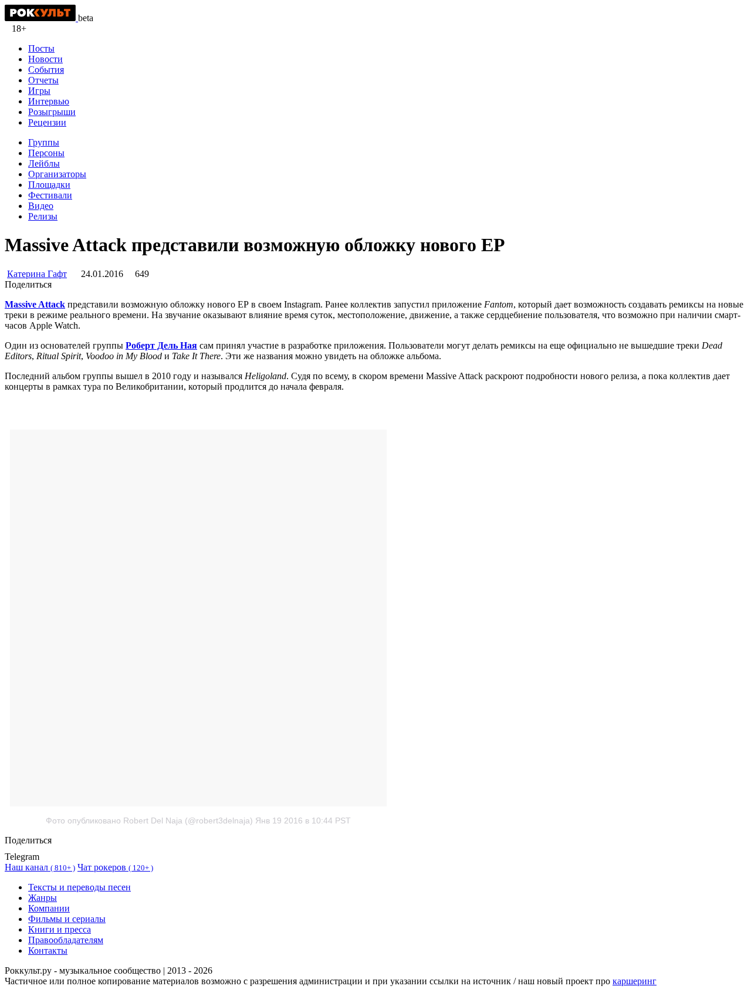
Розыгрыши (52, 112)
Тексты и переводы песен (79, 887)
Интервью (48, 101)
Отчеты (43, 80)
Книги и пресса (59, 929)
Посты (41, 48)
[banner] (41, 18)
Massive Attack (35, 304)
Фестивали (50, 195)
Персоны (46, 153)
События (46, 70)
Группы (43, 142)
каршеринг (635, 981)
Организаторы (57, 174)
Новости (45, 59)
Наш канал (40, 867)
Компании (49, 908)
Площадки (49, 185)
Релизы (42, 216)
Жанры (42, 898)
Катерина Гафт (37, 274)
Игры (39, 91)
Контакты (47, 951)
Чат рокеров (115, 867)
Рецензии (47, 122)
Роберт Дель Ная (161, 345)
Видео (40, 206)
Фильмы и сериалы (67, 919)
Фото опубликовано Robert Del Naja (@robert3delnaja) (149, 820)
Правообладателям (65, 940)
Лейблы (44, 163)
